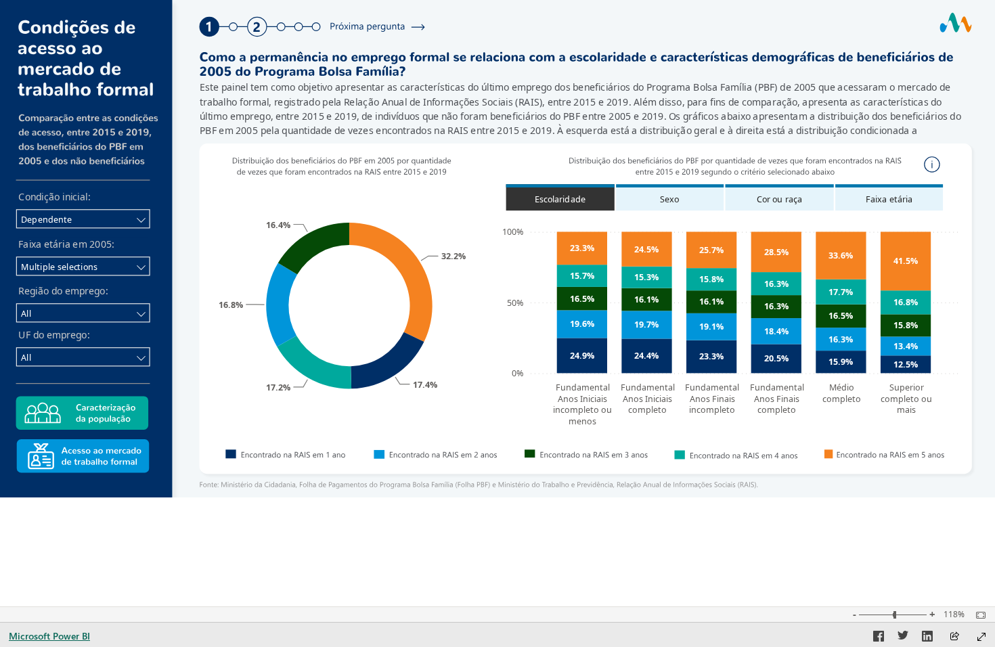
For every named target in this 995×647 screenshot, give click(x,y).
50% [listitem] (515, 303)
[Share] (954, 637)
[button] (933, 164)
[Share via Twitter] (903, 638)
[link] (257, 27)
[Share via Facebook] (878, 638)
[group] (584, 108)
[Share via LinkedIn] (927, 638)
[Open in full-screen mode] (981, 637)
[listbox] (723, 198)
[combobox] (83, 218)
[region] (497, 248)
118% (954, 614)
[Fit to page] (977, 615)
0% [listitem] (517, 373)
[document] (584, 108)
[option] (387, 360)
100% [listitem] (512, 232)
